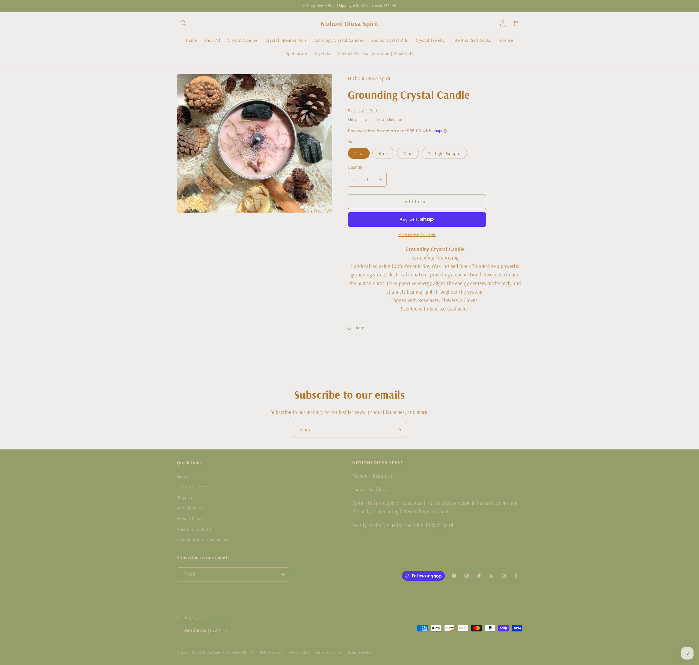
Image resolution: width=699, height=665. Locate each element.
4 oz (358, 153)
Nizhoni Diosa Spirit (206, 652)
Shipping (355, 119)
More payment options (417, 234)
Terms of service (328, 652)
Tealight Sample (444, 153)
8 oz (408, 153)
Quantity (355, 167)
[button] (184, 24)
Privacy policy (299, 652)
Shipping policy (359, 652)
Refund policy (190, 508)
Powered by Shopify (238, 652)
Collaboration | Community (203, 539)
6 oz (383, 153)
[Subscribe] (399, 430)
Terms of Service (192, 487)
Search (183, 476)
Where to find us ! (194, 529)
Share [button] (358, 327)
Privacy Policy (190, 518)
